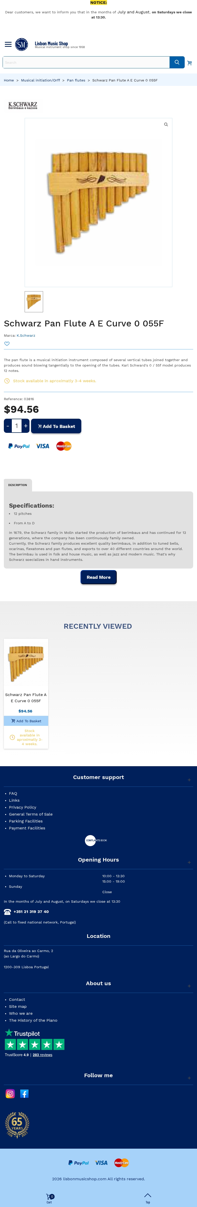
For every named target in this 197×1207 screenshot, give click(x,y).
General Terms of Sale (31, 814)
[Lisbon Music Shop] (21, 44)
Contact (17, 999)
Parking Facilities (26, 821)
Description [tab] (17, 485)
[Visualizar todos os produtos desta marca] (23, 106)
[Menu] (7, 44)
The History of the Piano (33, 1020)
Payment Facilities (27, 828)
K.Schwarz (26, 335)
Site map (18, 1006)
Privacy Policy (22, 807)
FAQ (13, 793)
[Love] (7, 344)
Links (14, 800)
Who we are (21, 1013)
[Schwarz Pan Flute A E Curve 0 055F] (166, 124)
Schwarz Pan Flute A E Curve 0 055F (26, 697)
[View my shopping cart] (189, 62)
